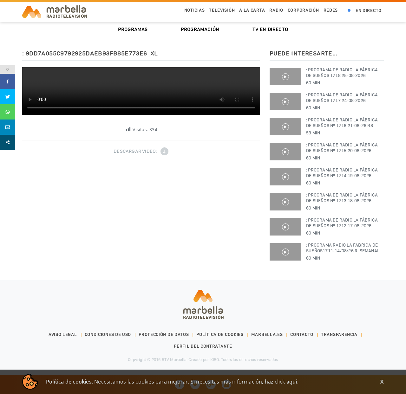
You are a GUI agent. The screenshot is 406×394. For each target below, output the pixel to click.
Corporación (303, 10)
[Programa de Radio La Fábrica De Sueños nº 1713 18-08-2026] (285, 201)
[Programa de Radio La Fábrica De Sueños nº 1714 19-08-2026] (285, 176)
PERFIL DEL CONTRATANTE (203, 346)
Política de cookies (219, 334)
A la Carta (252, 10)
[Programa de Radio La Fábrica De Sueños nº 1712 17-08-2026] (285, 227)
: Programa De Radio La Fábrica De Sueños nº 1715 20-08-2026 (342, 151)
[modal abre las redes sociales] (7, 142)
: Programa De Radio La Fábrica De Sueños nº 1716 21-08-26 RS (342, 126)
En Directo (369, 10)
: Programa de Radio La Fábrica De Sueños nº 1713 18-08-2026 (342, 201)
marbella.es (267, 334)
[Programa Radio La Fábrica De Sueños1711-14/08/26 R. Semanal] (285, 252)
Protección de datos (164, 334)
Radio (276, 10)
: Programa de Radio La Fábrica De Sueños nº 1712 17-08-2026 (342, 226)
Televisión (222, 10)
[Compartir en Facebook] (7, 81)
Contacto (301, 334)
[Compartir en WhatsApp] (7, 111)
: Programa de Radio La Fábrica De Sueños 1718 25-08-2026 (342, 76)
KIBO (214, 359)
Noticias (194, 10)
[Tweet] (7, 96)
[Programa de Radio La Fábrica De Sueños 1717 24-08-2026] (285, 101)
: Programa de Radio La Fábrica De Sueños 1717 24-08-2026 (342, 101)
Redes (331, 10)
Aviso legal (63, 334)
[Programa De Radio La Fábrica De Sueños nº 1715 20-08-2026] (285, 151)
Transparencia (339, 334)
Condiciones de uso (108, 334)
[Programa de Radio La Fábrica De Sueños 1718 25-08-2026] (285, 76)
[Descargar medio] (164, 151)
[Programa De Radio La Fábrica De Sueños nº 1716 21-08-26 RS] (285, 126)
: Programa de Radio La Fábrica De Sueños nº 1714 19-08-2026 (342, 176)
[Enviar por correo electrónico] (7, 127)
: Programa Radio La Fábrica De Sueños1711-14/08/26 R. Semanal (342, 251)
